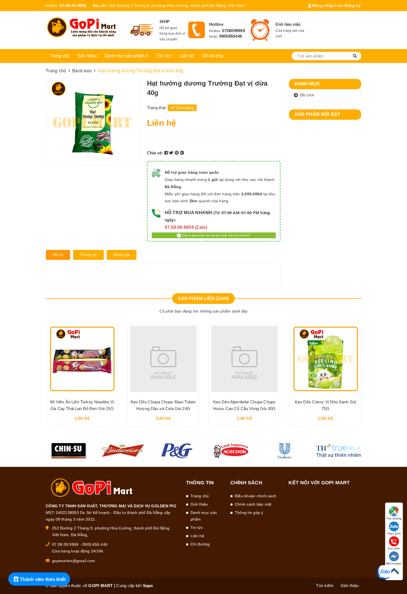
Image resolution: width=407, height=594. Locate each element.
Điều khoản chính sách (255, 496)
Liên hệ (186, 55)
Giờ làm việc (288, 24)
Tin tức (163, 55)
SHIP (164, 21)
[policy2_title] (196, 30)
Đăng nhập (322, 5)
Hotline (216, 24)
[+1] (182, 152)
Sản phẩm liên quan (203, 298)
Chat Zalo (394, 533)
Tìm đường (393, 518)
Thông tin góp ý (249, 512)
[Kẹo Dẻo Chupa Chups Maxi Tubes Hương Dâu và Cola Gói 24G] (163, 359)
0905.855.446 (94, 544)
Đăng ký (353, 5)
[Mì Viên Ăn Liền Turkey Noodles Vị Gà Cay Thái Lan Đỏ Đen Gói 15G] (82, 359)
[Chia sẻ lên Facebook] (166, 152)
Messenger (394, 563)
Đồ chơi (307, 95)
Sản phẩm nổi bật (318, 114)
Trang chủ (59, 55)
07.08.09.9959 (73, 5)
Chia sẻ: (155, 152)
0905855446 (230, 36)
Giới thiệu (87, 55)
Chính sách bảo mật (253, 504)
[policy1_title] (142, 30)
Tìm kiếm (325, 585)
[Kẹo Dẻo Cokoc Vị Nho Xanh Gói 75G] (325, 359)
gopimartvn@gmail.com (73, 561)
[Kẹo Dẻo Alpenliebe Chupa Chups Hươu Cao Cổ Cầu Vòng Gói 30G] (244, 359)
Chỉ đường (212, 55)
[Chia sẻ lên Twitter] (172, 152)
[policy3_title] (260, 30)
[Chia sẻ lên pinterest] (177, 152)
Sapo (148, 585)
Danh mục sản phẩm (125, 55)
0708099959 (233, 30)
